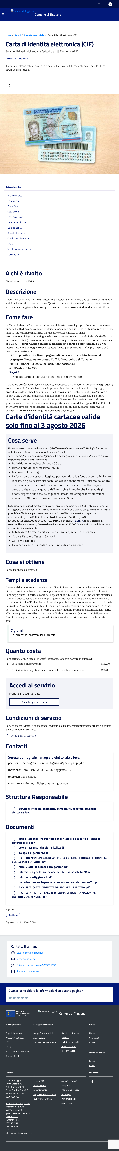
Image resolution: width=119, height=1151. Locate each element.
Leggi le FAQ (38, 1081)
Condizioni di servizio (23, 735)
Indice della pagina (13, 186)
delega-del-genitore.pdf (33, 853)
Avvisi (92, 1042)
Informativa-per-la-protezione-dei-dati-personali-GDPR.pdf (55, 872)
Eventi (92, 1065)
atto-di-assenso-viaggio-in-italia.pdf (41, 848)
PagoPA (14, 372)
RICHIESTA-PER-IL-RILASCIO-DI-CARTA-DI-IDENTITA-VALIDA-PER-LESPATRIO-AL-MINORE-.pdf (55, 895)
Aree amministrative (15, 1038)
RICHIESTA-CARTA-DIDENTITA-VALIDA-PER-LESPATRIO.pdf (54, 888)
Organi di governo (14, 1033)
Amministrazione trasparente (69, 1083)
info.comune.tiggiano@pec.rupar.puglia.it (24, 1133)
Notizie (92, 1033)
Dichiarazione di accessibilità (68, 1101)
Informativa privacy (70, 1090)
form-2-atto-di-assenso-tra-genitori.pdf (43, 867)
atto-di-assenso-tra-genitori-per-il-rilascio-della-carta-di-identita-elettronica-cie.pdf (56, 840)
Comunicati (94, 1038)
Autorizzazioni (39, 1038)
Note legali (66, 1094)
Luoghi (92, 1061)
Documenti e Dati (13, 1056)
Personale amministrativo (17, 1051)
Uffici (8, 1042)
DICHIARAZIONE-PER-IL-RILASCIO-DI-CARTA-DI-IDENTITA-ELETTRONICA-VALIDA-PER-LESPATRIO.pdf (59, 860)
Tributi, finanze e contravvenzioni (68, 1048)
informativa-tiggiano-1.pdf (35, 877)
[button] (26, 998)
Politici (8, 1047)
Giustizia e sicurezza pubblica (70, 1035)
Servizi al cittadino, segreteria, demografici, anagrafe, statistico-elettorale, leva (55, 810)
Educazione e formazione (44, 1042)
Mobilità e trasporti (70, 1042)
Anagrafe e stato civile (43, 1033)
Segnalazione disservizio (44, 1094)
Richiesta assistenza (42, 1099)
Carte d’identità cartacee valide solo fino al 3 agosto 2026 (53, 421)
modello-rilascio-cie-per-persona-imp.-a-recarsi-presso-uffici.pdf (58, 882)
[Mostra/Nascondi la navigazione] (3, 14)
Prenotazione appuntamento (40, 1088)
